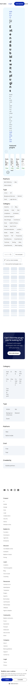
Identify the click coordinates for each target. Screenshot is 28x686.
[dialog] (14, 677)
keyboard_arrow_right (10, 19)
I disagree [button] (20, 679)
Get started (19, 4)
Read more (3, 676)
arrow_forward (8, 172)
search (11, 254)
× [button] (26, 670)
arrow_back (6, 151)
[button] (14, 683)
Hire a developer (14, 353)
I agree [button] (7, 679)
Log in (10, 4)
